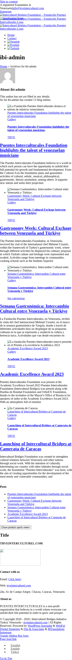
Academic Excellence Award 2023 (27, 348)
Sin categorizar (16, 298)
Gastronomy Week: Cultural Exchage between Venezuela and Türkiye (36, 211)
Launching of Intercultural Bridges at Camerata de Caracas (35, 446)
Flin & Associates (34, 629)
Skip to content (9, 1)
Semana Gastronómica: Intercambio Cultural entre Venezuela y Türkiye (34, 308)
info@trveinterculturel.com (28, 8)
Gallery (11, 119)
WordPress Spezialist (40, 625)
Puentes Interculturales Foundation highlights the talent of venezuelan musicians (38, 128)
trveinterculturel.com (19, 585)
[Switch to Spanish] (13, 41)
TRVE (11, 137)
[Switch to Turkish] (13, 48)
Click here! (14, 579)
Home (3, 66)
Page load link (8, 639)
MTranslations (56, 629)
